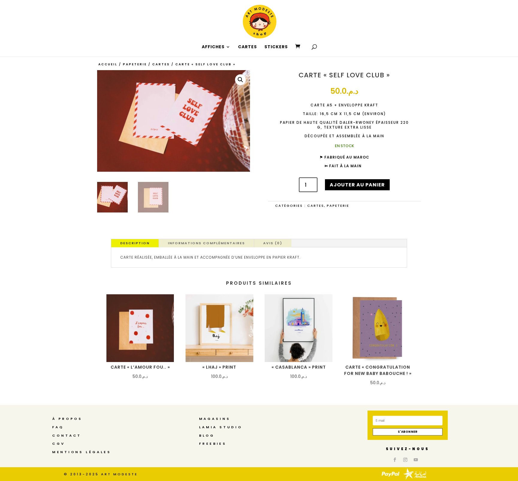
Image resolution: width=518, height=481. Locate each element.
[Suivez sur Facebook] (395, 460)
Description (135, 243)
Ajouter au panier (357, 184)
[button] (240, 79)
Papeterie (135, 64)
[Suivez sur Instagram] (405, 460)
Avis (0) (272, 243)
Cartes (161, 64)
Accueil (108, 64)
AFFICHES (213, 47)
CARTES (247, 47)
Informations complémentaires (206, 243)
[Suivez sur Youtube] (416, 460)
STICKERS (276, 47)
